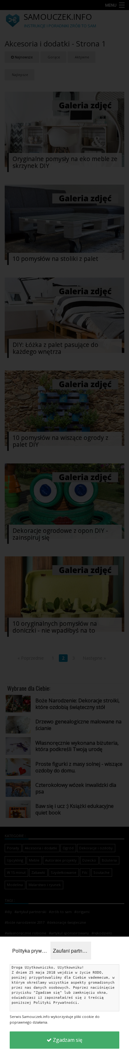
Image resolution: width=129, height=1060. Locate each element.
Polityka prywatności (31, 950)
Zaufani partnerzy (72, 950)
